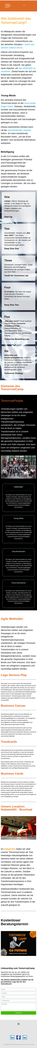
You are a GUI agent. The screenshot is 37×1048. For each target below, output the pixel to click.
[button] (24, 5)
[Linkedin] (12, 1037)
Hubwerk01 (9, 849)
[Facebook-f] (18, 1037)
